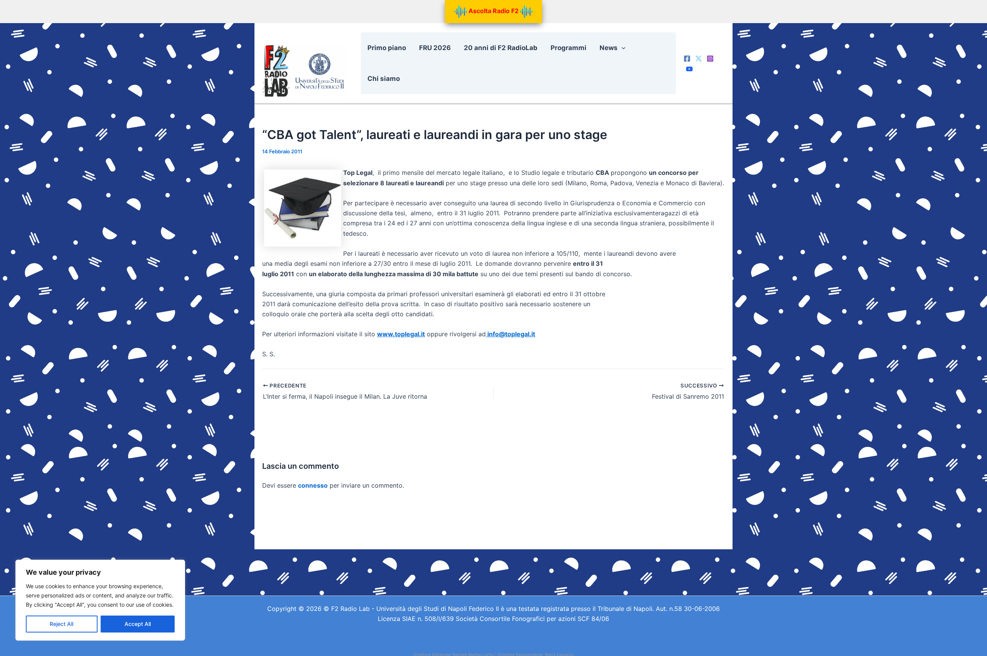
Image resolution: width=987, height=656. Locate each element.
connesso (313, 485)
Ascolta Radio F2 (493, 11)
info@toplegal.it (510, 334)
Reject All (61, 624)
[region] (100, 600)
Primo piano (386, 48)
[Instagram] (710, 58)
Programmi (568, 48)
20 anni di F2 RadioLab (500, 48)
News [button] (609, 48)
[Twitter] (698, 58)
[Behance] (689, 68)
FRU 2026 (435, 48)
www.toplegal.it (401, 334)
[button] (621, 47)
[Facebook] (687, 58)
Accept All (138, 624)
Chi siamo (383, 78)
